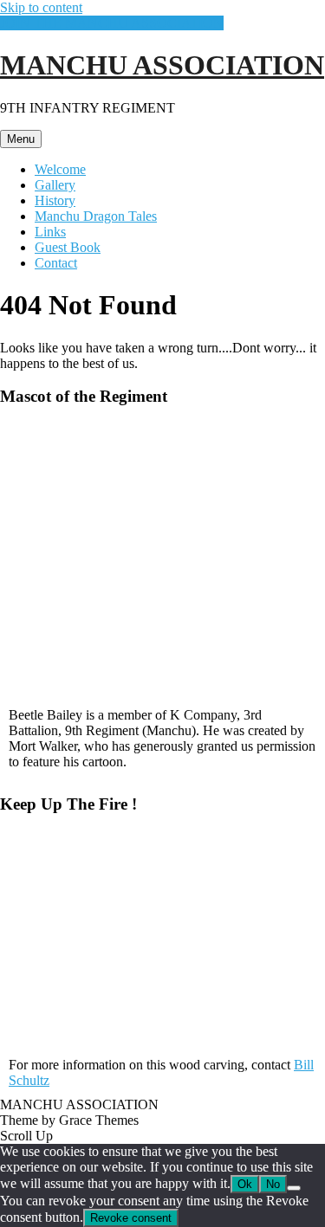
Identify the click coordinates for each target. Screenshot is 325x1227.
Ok (244, 1184)
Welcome (60, 169)
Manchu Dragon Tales (96, 216)
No (273, 1184)
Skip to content (41, 7)
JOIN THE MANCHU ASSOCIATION (112, 23)
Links (50, 231)
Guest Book (68, 247)
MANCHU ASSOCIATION (162, 65)
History (55, 200)
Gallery (55, 185)
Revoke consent (131, 1217)
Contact (56, 262)
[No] (294, 1188)
